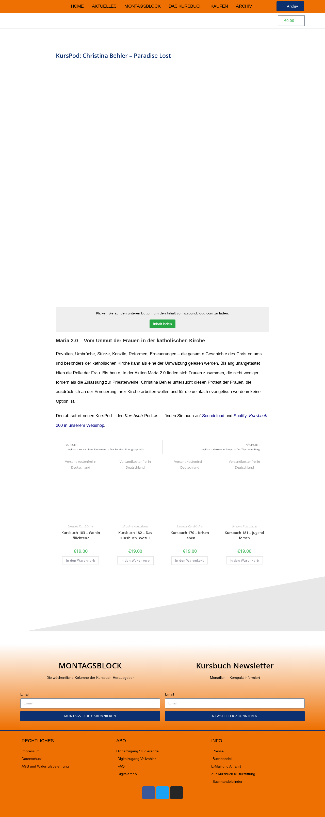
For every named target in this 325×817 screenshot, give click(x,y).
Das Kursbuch (185, 6)
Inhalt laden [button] (162, 324)
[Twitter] (162, 792)
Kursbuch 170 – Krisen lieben (190, 535)
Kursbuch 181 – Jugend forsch (244, 535)
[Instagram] (176, 792)
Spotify (240, 415)
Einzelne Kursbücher (81, 526)
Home (77, 6)
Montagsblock (142, 6)
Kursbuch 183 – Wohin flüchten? (80, 535)
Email (24, 694)
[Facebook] (148, 792)
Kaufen (219, 6)
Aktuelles (104, 6)
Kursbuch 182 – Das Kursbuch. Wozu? (135, 535)
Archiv (244, 6)
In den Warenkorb (80, 560)
